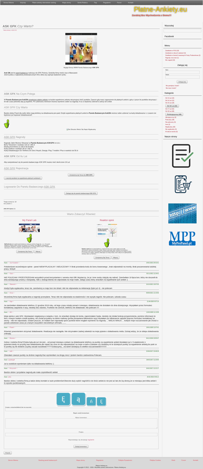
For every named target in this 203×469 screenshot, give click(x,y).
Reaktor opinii (107, 220)
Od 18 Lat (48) (169, 111)
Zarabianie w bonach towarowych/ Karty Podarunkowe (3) (182, 55)
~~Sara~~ (11, 273)
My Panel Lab (29, 220)
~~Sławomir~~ (12, 284)
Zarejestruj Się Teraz (25, 251)
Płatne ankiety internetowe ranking (44, 2)
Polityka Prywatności (125, 460)
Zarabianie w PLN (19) (172, 50)
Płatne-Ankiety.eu (160, 9)
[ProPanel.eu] (182, 224)
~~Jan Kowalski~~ (14, 263)
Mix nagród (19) (170, 60)
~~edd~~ (11, 351)
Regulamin (107, 2)
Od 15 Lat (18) (169, 103)
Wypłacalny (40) (170, 127)
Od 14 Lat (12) (169, 100)
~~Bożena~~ (12, 338)
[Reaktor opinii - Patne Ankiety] (107, 230)
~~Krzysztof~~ (12, 368)
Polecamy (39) (169, 119)
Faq (95, 2)
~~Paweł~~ (11, 327)
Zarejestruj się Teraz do (81, 175)
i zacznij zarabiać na (23, 178)
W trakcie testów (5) (171, 131)
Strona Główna (8, 2)
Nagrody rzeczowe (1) (172, 58)
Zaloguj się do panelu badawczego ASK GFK (81, 193)
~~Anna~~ (11, 293)
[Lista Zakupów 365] (182, 201)
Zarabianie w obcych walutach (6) (175, 53)
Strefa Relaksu (82, 2)
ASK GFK (14, 30)
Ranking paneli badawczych (47, 460)
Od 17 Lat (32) (169, 109)
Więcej (38, 251)
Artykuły (23, 2)
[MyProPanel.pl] (182, 248)
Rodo (173, 460)
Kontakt (130, 2)
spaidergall (11, 360)
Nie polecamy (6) (170, 122)
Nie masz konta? (171, 88)
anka (9, 377)
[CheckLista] (182, 170)
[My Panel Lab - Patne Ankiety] (29, 228)
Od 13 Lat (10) (169, 98)
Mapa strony (66, 2)
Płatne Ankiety (7, 30)
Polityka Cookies (155, 460)
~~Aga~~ (11, 301)
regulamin (91, 440)
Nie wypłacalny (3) (171, 129)
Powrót (7, 453)
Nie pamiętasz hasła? (172, 85)
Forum (119, 2)
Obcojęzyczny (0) (170, 117)
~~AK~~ (10, 312)
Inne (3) (167, 124)
